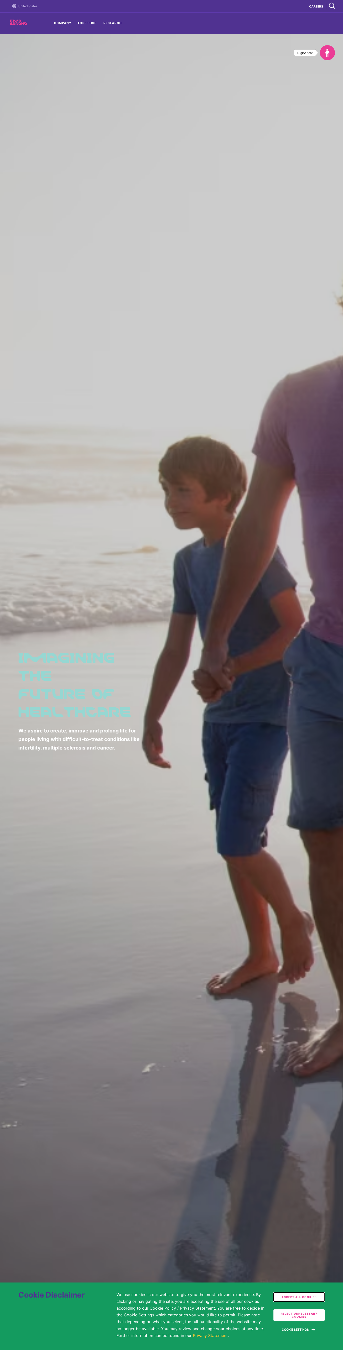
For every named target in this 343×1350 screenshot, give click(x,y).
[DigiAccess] (327, 52)
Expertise (87, 23)
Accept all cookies (299, 1297)
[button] (15, 6)
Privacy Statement (210, 1335)
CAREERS (316, 6)
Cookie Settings (295, 1329)
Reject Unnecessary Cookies (299, 1315)
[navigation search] (332, 6)
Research (112, 23)
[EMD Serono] (27, 24)
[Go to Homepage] (15, 6)
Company (62, 23)
